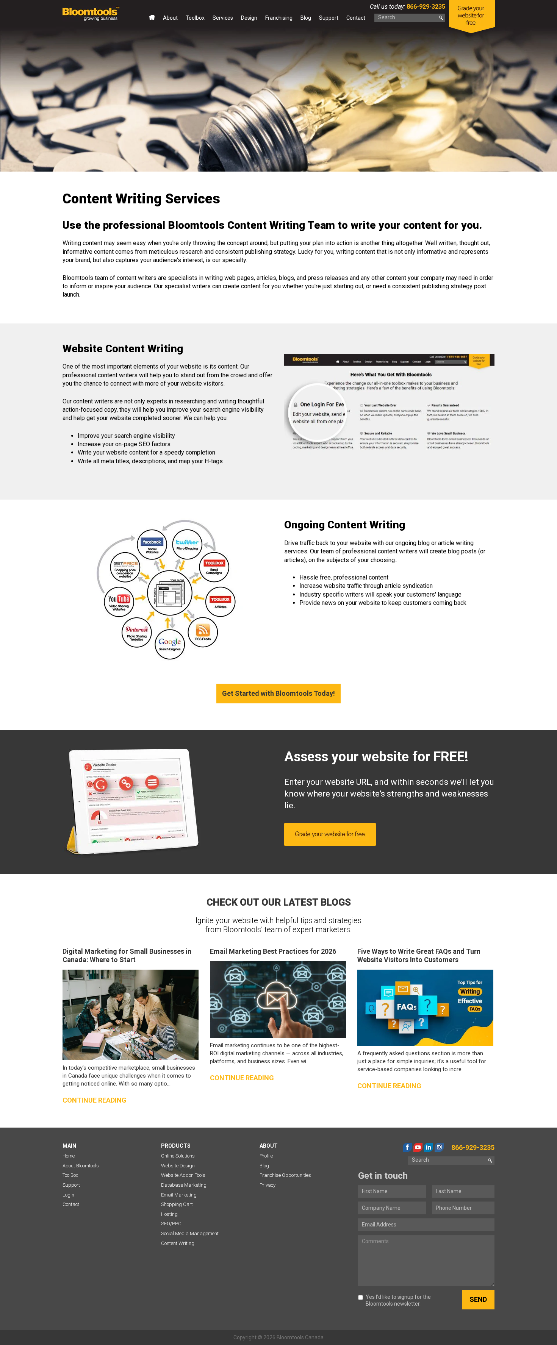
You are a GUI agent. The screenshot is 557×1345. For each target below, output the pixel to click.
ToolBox (70, 1175)
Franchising (279, 18)
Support (328, 18)
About (170, 18)
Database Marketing (184, 1185)
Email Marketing (179, 1195)
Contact (355, 18)
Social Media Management (190, 1233)
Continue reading (95, 1100)
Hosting (169, 1214)
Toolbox (195, 18)
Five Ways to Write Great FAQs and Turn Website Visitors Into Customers (418, 955)
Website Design (178, 1165)
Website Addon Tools (183, 1175)
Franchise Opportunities (285, 1175)
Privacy (267, 1185)
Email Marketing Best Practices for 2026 (273, 951)
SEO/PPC (171, 1223)
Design (249, 18)
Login (68, 1195)
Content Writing (177, 1243)
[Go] (441, 18)
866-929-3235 (425, 6)
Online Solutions (178, 1156)
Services (223, 18)
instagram (439, 1147)
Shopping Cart (177, 1204)
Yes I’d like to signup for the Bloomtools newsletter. (398, 1300)
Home (152, 19)
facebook (407, 1147)
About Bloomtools (81, 1165)
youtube (417, 1147)
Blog (305, 18)
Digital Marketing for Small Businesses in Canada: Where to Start (127, 955)
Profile (266, 1156)
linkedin (428, 1147)
